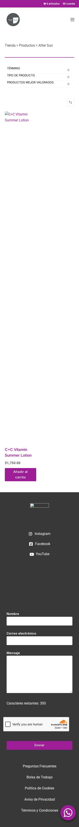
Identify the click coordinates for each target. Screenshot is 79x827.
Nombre (13, 614)
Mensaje (13, 653)
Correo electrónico (21, 633)
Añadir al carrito (20, 474)
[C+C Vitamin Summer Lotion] (20, 276)
